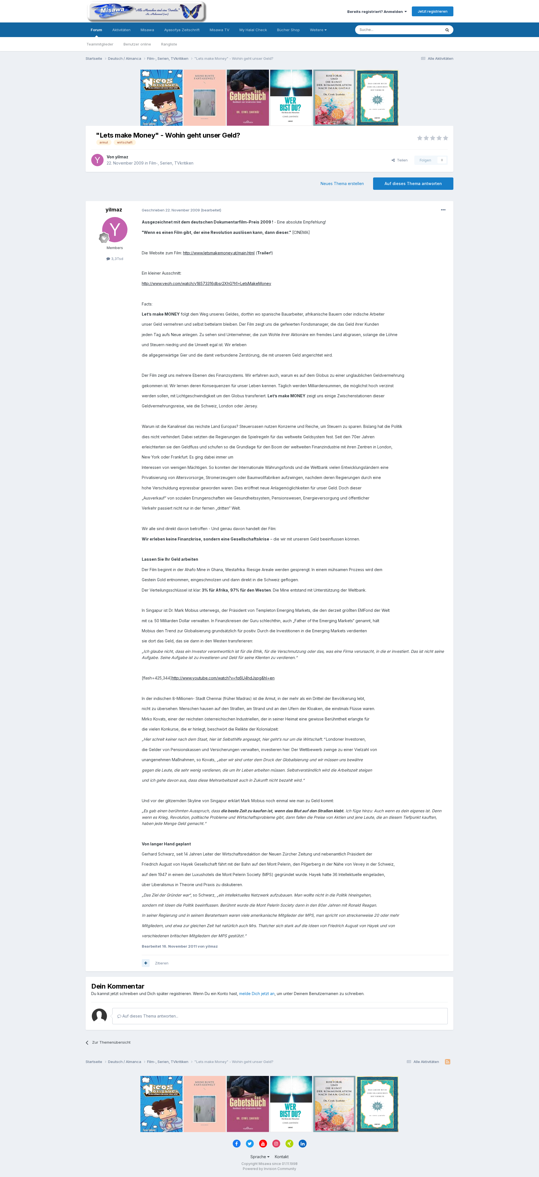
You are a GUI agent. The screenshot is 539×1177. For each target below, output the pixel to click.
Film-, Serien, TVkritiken (171, 163)
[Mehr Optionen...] (443, 210)
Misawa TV (219, 30)
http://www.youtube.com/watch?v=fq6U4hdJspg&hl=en (223, 678)
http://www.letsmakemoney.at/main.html (219, 252)
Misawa (147, 30)
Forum (96, 30)
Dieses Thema (421, 30)
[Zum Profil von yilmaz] (97, 160)
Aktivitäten (121, 30)
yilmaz (121, 156)
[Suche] (447, 29)
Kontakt (282, 1156)
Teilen (401, 160)
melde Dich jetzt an (257, 993)
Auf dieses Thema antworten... (149, 1016)
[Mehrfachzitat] (146, 963)
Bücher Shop (288, 30)
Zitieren (161, 963)
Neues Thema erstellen (342, 183)
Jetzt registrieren (432, 11)
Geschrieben (171, 210)
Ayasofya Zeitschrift (182, 30)
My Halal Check (253, 30)
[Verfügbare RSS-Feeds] (447, 1062)
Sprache (258, 1156)
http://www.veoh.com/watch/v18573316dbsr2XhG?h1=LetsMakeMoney (206, 283)
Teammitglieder (99, 44)
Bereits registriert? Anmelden (376, 11)
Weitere (317, 30)
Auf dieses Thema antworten (413, 183)
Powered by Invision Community (269, 1169)
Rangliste (169, 44)
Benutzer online (137, 44)
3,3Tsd (116, 258)
